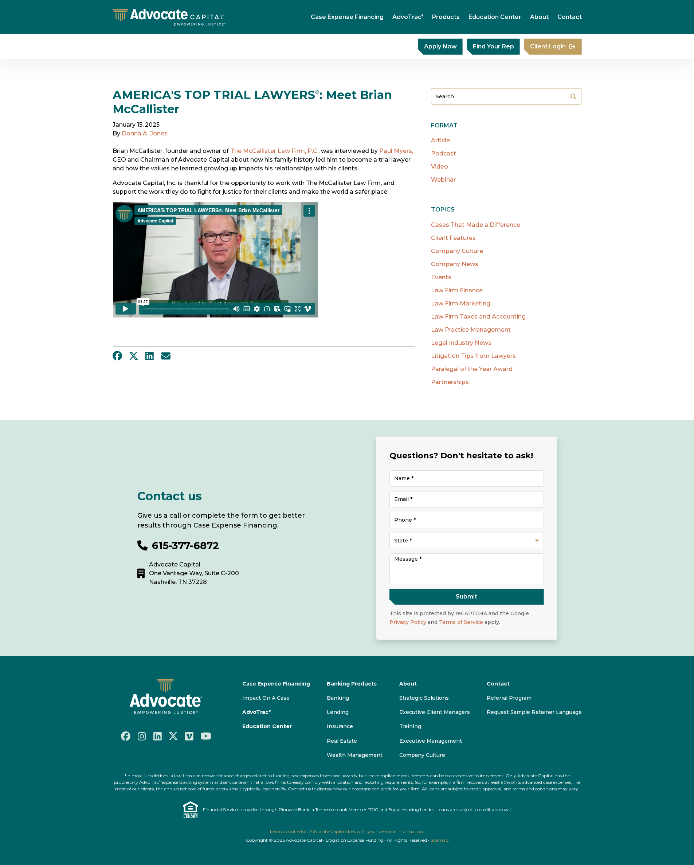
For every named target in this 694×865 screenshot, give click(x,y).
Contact (569, 16)
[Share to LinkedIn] (149, 355)
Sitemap (439, 840)
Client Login (548, 46)
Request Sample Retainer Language (534, 712)
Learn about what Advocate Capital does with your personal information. (347, 831)
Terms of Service (461, 622)
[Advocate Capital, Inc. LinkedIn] (157, 735)
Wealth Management (355, 755)
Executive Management (430, 741)
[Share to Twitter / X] (133, 355)
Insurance (340, 726)
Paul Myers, (395, 150)
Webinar (443, 179)
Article (440, 140)
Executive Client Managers (434, 712)
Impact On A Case (266, 698)
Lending (338, 712)
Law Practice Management (471, 329)
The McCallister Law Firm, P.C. (274, 150)
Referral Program (509, 698)
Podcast (443, 153)
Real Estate (342, 741)
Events (441, 277)
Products (446, 16)
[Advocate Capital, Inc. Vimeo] (189, 735)
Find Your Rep (493, 46)
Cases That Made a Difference (475, 224)
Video (439, 166)
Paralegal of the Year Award (472, 369)
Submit (573, 96)
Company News (454, 264)
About (539, 16)
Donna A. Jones (145, 133)
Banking (338, 698)
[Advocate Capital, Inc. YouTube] (206, 736)
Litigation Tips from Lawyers (473, 355)
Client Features (453, 237)
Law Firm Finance (457, 290)
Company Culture (457, 251)
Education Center (494, 16)
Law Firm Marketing (460, 303)
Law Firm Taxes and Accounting (478, 316)
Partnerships (450, 382)
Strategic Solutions (424, 698)
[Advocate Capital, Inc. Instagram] (142, 735)
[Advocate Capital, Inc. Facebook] (125, 736)
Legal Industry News (461, 342)
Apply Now (440, 46)
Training (410, 726)
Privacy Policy (407, 622)
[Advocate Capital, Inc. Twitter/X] (173, 736)
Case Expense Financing (347, 16)
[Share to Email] (165, 355)
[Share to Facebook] (117, 355)
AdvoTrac (407, 16)
